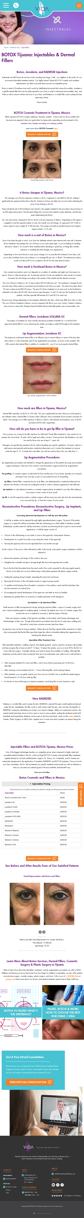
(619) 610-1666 (11, 1187)
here (56, 128)
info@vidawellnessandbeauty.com (64, 1174)
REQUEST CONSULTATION (39, 134)
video (71, 716)
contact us (9, 979)
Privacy (8, 1190)
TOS (7, 1193)
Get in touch (81, 797)
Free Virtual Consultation (79, 5)
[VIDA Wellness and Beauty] (42, 8)
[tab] (42, 784)
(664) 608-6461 (11, 1179)
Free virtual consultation (28, 1082)
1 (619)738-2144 (71, 976)
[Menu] (6, 5)
